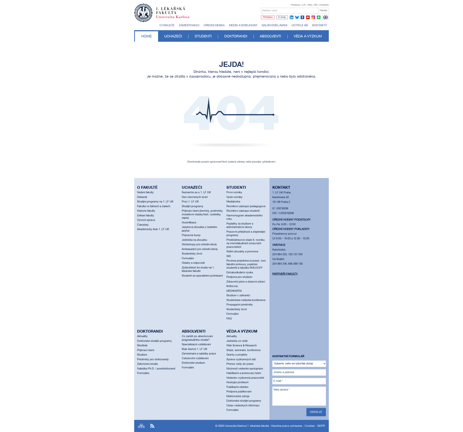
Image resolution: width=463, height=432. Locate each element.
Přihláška (268, 17)
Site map (141, 426)
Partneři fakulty (285, 274)
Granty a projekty (236, 355)
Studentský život (192, 254)
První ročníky (234, 192)
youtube (308, 17)
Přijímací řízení (145, 350)
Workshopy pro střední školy (199, 244)
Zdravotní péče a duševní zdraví (245, 282)
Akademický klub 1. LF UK (153, 229)
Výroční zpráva (146, 220)
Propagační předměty (239, 304)
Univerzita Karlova (175, 19)
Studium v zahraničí (238, 295)
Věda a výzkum (308, 36)
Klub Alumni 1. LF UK (194, 349)
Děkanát (142, 197)
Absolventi (270, 36)
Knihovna (232, 286)
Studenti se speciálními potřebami (202, 276)
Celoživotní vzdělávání (195, 358)
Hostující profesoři (237, 382)
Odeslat (316, 412)
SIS (315, 5)
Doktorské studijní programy (154, 341)
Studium (142, 355)
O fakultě (167, 25)
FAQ (229, 318)
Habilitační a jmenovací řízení (243, 373)
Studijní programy (192, 206)
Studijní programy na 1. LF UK (155, 201)
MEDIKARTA (234, 291)
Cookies (310, 426)
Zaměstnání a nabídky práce (199, 353)
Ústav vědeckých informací (242, 405)
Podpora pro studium (239, 277)
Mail (310, 5)
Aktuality (142, 336)
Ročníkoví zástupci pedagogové (246, 206)
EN (325, 19)
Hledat (323, 10)
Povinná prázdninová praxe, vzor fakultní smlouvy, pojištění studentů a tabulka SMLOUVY (246, 264)
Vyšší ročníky (234, 197)
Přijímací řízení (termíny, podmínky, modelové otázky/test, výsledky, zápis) (202, 214)
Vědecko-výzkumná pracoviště (245, 378)
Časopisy (143, 225)
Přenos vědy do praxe (239, 364)
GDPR (321, 426)
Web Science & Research (241, 345)
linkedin (291, 17)
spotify (318, 17)
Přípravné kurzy (191, 235)
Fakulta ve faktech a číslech (153, 206)
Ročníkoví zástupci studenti (243, 211)
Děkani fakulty (145, 215)
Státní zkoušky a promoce (242, 251)
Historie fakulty (146, 211)
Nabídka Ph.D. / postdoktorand (156, 368)
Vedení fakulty (145, 192)
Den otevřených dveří (195, 197)
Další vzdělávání (274, 25)
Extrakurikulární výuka (239, 272)
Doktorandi (235, 36)
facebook (302, 17)
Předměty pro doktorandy (153, 359)
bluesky (297, 17)
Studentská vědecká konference (246, 300)
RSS (152, 426)
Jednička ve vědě (237, 341)
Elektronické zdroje (237, 396)
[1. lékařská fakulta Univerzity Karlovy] (161, 11)
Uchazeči (173, 36)
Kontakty (324, 5)
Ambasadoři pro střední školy (200, 249)
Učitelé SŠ (300, 25)
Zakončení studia (147, 364)
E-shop (282, 17)
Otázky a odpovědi (193, 263)
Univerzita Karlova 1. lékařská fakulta (247, 426)
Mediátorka (233, 201)
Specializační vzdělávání (196, 344)
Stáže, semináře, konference (243, 350)
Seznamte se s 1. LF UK (196, 192)
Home (146, 36)
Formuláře (188, 258)
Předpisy (295, 5)
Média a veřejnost (243, 25)
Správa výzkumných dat (241, 359)
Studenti (203, 36)
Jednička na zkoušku (194, 240)
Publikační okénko (237, 387)
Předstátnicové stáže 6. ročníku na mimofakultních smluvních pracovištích (245, 243)
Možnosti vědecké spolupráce (244, 368)
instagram (313, 17)
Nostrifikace (189, 222)
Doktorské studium (193, 363)
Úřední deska (214, 25)
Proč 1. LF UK (190, 201)
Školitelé (142, 345)
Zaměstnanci (189, 25)
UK (304, 5)
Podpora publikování (238, 391)
